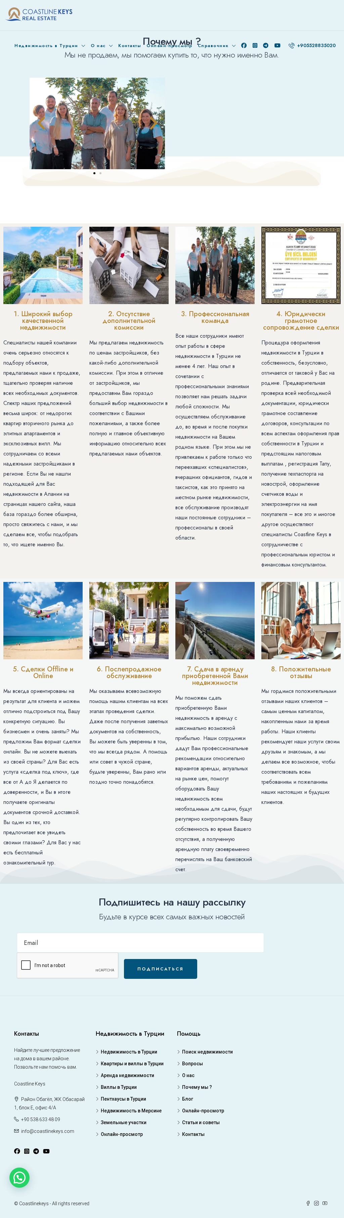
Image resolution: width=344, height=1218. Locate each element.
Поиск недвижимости (207, 1052)
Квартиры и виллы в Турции (132, 1063)
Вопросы (192, 1063)
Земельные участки (123, 1122)
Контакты (129, 45)
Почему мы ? (197, 1087)
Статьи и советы (201, 1122)
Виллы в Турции (119, 1087)
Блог (187, 1099)
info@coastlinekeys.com (47, 1131)
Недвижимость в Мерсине (131, 1110)
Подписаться (160, 969)
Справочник (213, 45)
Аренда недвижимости (127, 1075)
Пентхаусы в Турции (123, 1099)
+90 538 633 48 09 (40, 1119)
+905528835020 (316, 45)
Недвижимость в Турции (46, 45)
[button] (94, 173)
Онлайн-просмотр (169, 45)
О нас (98, 45)
